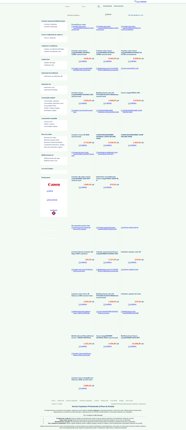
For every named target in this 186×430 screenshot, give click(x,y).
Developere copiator (50, 110)
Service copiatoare (50, 38)
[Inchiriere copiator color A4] (132, 238)
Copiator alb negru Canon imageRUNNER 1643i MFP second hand (81, 178)
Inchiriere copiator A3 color (131, 294)
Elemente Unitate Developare (53, 142)
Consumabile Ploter (50, 106)
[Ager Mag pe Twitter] (138, 10)
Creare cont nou (118, 6)
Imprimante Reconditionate (50, 73)
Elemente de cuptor (50, 137)
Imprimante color (49, 87)
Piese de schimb (47, 134)
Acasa (67, 11)
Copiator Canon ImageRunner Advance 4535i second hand (82, 379)
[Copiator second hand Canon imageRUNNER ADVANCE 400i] (107, 238)
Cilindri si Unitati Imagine (52, 108)
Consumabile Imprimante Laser (53, 103)
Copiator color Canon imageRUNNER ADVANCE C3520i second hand (105, 52)
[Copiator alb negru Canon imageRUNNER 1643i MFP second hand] (82, 163)
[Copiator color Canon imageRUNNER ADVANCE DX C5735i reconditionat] (132, 37)
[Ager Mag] (51, 14)
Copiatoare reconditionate (49, 46)
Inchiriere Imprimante (50, 26)
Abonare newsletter (49, 238)
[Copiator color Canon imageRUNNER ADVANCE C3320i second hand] (82, 37)
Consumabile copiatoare (51, 101)
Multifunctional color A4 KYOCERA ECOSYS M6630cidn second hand (107, 94)
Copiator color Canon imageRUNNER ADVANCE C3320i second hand (80, 52)
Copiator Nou (46, 59)
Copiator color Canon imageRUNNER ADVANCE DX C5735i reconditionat (131, 52)
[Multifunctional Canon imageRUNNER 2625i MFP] (132, 322)
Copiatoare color (49, 65)
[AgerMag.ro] (54, 212)
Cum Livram (129, 400)
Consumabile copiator (50, 126)
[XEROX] (54, 194)
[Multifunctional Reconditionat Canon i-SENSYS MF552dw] (82, 322)
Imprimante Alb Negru (50, 90)
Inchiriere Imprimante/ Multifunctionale (53, 21)
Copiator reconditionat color (52, 51)
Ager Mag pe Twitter (49, 230)
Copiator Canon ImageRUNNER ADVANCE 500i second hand (82, 94)
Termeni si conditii (57, 404)
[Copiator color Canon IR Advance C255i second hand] (82, 280)
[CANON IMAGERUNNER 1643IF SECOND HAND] (132, 121)
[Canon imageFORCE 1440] (132, 79)
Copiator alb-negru (49, 62)
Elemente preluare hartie (51, 140)
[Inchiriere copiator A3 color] (132, 280)
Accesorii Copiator (47, 168)
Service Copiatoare (86, 11)
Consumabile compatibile (49, 118)
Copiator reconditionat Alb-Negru (54, 49)
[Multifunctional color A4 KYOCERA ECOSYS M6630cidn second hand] (107, 79)
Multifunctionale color (50, 160)
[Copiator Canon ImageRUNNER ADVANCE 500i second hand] (82, 79)
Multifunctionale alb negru (52, 158)
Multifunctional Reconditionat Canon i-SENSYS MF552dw (82, 337)
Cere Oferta (113, 400)
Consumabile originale (48, 98)
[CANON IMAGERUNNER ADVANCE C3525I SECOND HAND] (107, 121)
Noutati (121, 400)
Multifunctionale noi (47, 155)
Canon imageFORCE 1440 (130, 93)
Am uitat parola (107, 6)
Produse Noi (104, 400)
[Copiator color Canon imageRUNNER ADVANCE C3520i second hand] (107, 37)
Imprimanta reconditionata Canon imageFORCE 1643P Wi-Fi (107, 178)
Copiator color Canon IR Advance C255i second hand (82, 295)
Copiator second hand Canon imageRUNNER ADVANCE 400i (107, 253)
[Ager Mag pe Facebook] (134, 10)
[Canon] (54, 185)
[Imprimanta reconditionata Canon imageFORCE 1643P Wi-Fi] (107, 163)
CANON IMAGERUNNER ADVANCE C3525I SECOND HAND (106, 136)
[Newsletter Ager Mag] (142, 10)
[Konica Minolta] (54, 203)
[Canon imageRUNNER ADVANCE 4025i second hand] (107, 322)
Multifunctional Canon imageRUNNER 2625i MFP (130, 337)
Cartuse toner (48, 121)
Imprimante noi (46, 84)
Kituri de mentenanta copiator (53, 147)
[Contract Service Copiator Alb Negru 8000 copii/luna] (82, 238)
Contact (113, 11)
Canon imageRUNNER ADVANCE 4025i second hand (107, 337)
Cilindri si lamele (49, 124)
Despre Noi (74, 11)
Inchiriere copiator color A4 (131, 252)
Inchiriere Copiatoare (102, 11)
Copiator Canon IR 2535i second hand (80, 135)
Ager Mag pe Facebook (50, 222)
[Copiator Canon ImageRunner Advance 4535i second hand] (82, 364)
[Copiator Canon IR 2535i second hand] (82, 121)
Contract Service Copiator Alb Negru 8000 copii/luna (82, 253)
